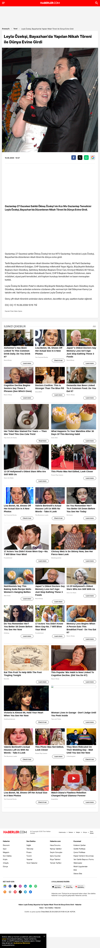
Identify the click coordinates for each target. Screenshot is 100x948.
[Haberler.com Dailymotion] (30, 892)
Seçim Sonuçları (56, 852)
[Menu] (3, 2)
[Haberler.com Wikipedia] (10, 892)
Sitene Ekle (78, 873)
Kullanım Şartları (80, 845)
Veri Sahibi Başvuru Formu (84, 859)
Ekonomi (6, 845)
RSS (75, 870)
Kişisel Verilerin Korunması (84, 856)
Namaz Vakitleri (56, 849)
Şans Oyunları (55, 856)
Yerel (15, 29)
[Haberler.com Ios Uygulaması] (56, 886)
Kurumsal (77, 841)
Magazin (6, 852)
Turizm (29, 856)
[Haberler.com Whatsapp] (30, 886)
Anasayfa (6, 29)
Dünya (5, 866)
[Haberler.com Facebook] (10, 886)
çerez (4, 939)
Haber (41, 908)
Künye (85, 832)
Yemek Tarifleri (55, 863)
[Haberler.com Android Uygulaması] (68, 886)
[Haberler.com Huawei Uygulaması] (80, 886)
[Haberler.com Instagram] (20, 886)
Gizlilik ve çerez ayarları (33, 912)
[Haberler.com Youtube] (15, 892)
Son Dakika (7, 856)
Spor (5, 849)
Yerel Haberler (31, 863)
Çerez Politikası (79, 852)
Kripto (5, 859)
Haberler (6, 841)
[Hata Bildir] (45, 912)
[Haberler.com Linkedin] (25, 886)
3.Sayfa (5, 863)
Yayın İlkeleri (92, 832)
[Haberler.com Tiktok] (20, 892)
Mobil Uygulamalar (81, 866)
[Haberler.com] (15, 832)
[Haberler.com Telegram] (25, 892)
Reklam (71, 832)
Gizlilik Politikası (79, 849)
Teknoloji (29, 849)
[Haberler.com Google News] (5, 886)
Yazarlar (29, 859)
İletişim (78, 832)
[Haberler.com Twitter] (15, 886)
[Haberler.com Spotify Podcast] (36, 886)
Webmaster (78, 863)
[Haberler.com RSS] (5, 892)
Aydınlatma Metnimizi (21, 943)
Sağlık (28, 845)
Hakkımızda (62, 832)
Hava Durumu (55, 845)
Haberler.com (55, 841)
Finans (28, 852)
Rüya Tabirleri (55, 859)
